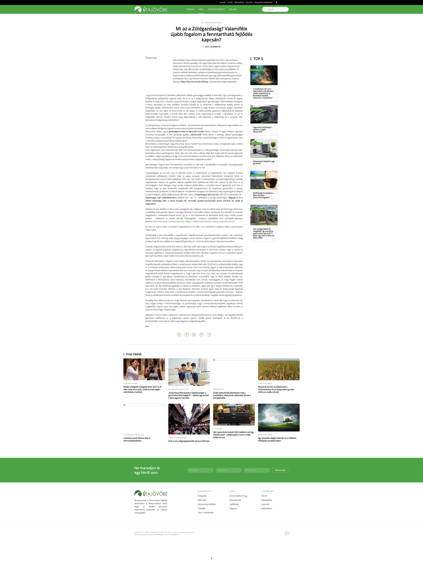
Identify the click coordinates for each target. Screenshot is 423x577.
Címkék (230, 2)
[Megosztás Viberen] (209, 334)
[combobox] (275, 9)
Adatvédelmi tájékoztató (263, 2)
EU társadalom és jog (211, 23)
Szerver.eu (175, 534)
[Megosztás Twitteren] (179, 334)
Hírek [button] (201, 9)
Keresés (223, 2)
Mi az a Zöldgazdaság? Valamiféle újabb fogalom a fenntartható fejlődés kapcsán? (211, 34)
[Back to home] (150, 9)
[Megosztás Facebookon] (186, 334)
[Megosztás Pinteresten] (201, 334)
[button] (211, 558)
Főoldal (190, 9)
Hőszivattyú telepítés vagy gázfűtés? (264, 162)
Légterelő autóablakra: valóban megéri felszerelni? (262, 129)
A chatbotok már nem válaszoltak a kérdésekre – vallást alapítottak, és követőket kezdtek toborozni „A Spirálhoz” (264, 93)
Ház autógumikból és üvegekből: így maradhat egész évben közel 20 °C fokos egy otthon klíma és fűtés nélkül (263, 233)
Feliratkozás (280, 470)
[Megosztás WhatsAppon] (194, 334)
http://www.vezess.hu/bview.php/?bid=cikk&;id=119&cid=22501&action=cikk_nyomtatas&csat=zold (194, 221)
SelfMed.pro (159, 534)
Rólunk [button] (233, 9)
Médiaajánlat (239, 2)
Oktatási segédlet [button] (216, 9)
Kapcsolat (249, 2)
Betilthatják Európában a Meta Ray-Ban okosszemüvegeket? (263, 195)
